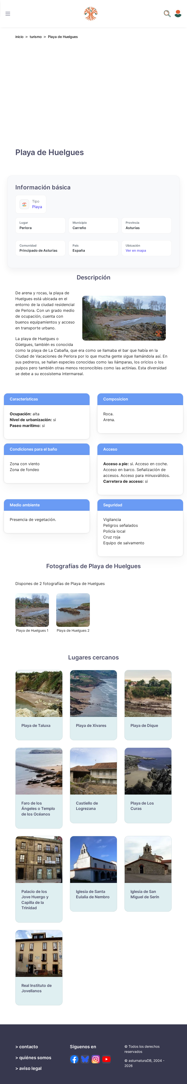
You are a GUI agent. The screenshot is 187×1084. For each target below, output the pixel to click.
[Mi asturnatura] (178, 13)
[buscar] (167, 13)
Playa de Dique (144, 725)
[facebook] (74, 1059)
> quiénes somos (33, 1057)
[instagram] (95, 1059)
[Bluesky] (85, 1059)
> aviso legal (28, 1068)
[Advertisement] (93, 96)
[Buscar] (8, 14)
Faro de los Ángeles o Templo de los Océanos (38, 808)
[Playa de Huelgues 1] (32, 609)
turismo (36, 37)
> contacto (26, 1046)
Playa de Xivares (91, 725)
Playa (37, 206)
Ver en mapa (136, 250)
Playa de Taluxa (35, 725)
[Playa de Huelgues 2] (73, 609)
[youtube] (106, 1059)
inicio (19, 37)
